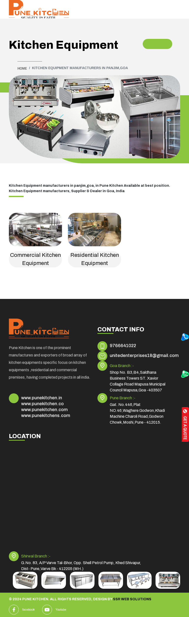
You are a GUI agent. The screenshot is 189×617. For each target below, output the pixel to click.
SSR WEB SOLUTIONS (132, 599)
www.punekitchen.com (44, 409)
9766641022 (123, 345)
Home (22, 68)
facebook (28, 609)
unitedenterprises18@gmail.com (144, 355)
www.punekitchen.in (41, 397)
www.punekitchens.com (45, 415)
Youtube (61, 609)
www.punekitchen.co (42, 403)
